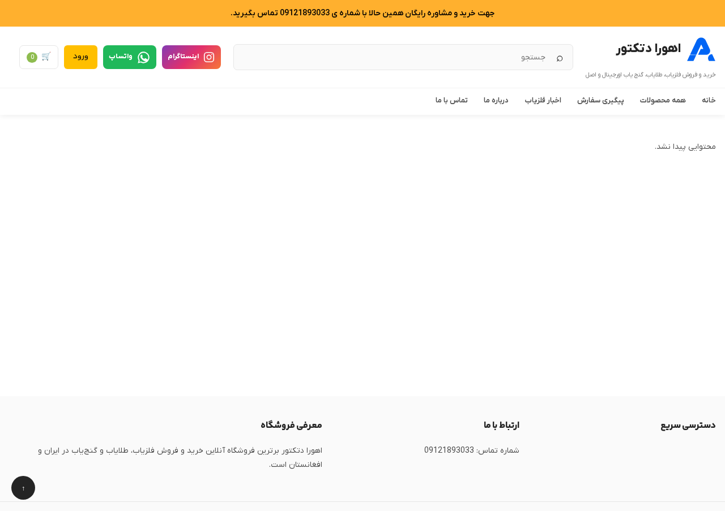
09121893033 (449, 450)
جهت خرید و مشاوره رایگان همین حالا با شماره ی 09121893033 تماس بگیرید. (362, 13)
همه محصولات (663, 100)
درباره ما (496, 100)
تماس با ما (452, 100)
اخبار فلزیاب (542, 100)
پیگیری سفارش (600, 100)
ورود (80, 56)
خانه (709, 100)
